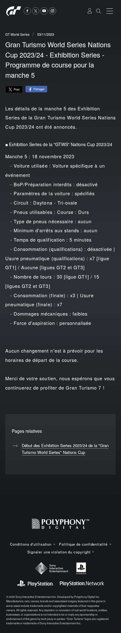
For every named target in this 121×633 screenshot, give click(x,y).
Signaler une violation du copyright (59, 552)
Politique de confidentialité (83, 544)
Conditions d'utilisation (31, 544)
